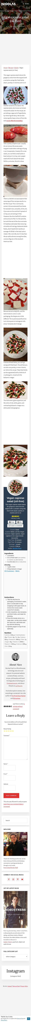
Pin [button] (20, 522)
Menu (27, 3)
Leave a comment (16, 525)
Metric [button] (17, 571)
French (10, 942)
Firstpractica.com (12, 683)
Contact (9, 986)
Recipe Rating (7, 729)
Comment (7, 735)
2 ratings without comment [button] (19, 706)
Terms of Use (16, 986)
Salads (12, 11)
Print (12, 522)
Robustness (16, 698)
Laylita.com (18, 686)
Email (5, 774)
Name (6, 764)
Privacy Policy (24, 986)
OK (28, 1018)
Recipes (7, 11)
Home (2, 11)
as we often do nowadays (14, 121)
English (6, 942)
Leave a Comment (18, 26)
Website (6, 784)
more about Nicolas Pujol (11, 867)
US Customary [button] (9, 571)
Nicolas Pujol (17, 548)
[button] (12, 516)
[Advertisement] (15, 48)
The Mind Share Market (18, 696)
